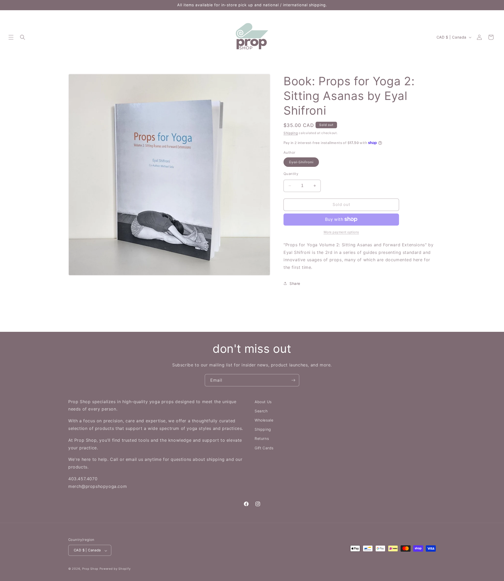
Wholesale (264, 420)
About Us (263, 401)
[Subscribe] (293, 380)
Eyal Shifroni (304, 163)
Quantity (291, 174)
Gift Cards (264, 448)
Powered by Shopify (115, 569)
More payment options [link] (341, 232)
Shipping (291, 133)
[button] (11, 37)
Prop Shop (90, 569)
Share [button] (295, 283)
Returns (262, 438)
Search (261, 411)
